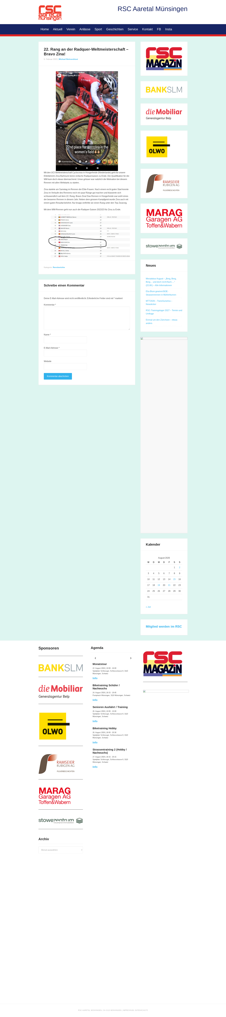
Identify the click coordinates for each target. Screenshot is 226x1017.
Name (47, 335)
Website (47, 361)
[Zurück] (95, 658)
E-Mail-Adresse (52, 348)
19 (159, 585)
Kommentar (50, 305)
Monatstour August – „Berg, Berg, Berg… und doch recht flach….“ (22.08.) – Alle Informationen (161, 282)
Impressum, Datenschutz (135, 1010)
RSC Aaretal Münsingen (50, 13)
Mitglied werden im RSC (164, 626)
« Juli (148, 607)
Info (95, 678)
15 (174, 579)
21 (169, 585)
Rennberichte (59, 267)
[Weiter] (130, 658)
